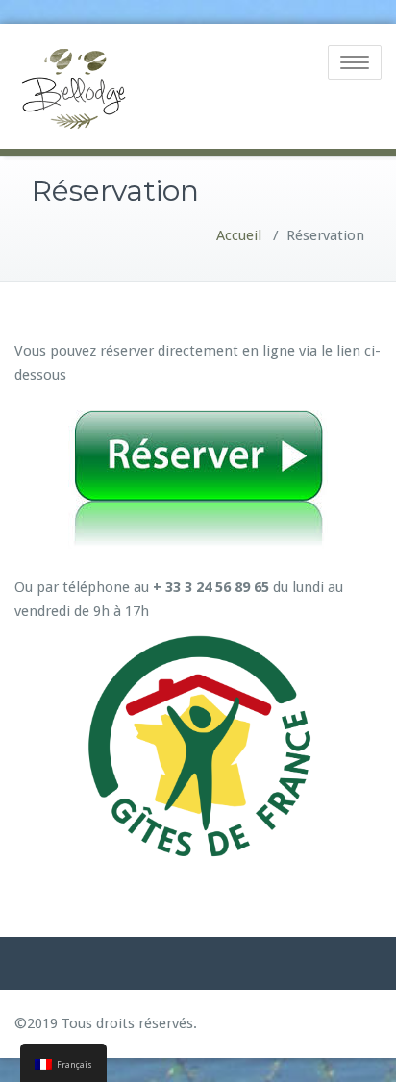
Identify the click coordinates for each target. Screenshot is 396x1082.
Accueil (238, 235)
